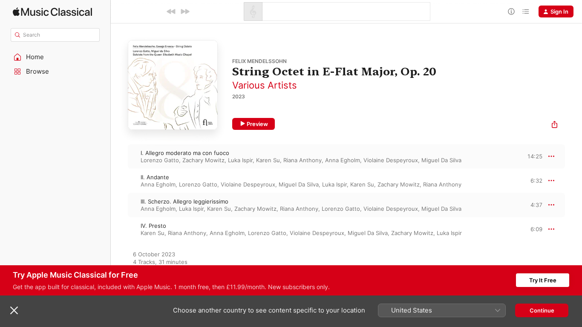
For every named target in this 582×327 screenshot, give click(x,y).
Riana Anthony (302, 160)
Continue (542, 310)
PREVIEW (533, 156)
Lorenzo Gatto (160, 160)
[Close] (14, 310)
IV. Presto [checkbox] (153, 225)
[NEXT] (185, 11)
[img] (52, 11)
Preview (257, 123)
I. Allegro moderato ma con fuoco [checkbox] (185, 152)
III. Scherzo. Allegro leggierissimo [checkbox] (184, 201)
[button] (55, 57)
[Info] (511, 11)
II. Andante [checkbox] (155, 177)
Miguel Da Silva (441, 160)
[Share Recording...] (554, 125)
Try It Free (542, 280)
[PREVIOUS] (171, 11)
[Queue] (526, 11)
